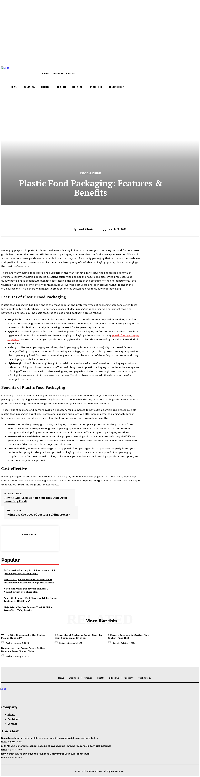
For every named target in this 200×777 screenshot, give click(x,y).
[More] (52, 542)
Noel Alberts (86, 229)
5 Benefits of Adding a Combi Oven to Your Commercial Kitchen (78, 636)
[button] (195, 94)
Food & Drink (90, 173)
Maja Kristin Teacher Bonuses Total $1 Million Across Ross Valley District (28, 609)
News (4, 742)
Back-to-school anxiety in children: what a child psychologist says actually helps (29, 572)
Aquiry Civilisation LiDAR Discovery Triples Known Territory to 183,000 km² (30, 600)
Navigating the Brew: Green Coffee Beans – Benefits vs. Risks (23, 650)
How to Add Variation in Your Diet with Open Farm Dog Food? (35, 499)
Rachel (9, 643)
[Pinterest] (30, 542)
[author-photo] (3, 643)
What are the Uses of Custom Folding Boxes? (38, 514)
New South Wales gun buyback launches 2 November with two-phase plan (26, 590)
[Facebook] (7, 542)
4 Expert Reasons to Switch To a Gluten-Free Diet (128, 636)
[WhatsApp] (41, 542)
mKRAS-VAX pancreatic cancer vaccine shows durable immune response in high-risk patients (29, 581)
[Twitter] (18, 542)
